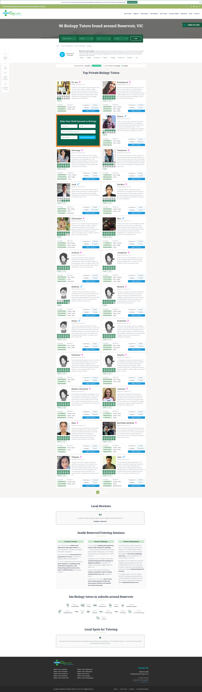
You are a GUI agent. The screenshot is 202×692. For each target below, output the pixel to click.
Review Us (145, 682)
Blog (190, 13)
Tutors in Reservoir (80, 46)
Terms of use (123, 689)
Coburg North (102, 605)
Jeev (119, 457)
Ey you (74, 82)
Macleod (94, 611)
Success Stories (174, 13)
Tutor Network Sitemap (142, 689)
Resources (184, 13)
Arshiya (75, 253)
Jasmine (121, 389)
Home (57, 46)
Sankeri (121, 184)
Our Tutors (127, 13)
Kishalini (76, 355)
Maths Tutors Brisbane (61, 671)
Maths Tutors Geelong (60, 676)
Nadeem (75, 287)
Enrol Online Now (132, 2)
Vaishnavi (122, 150)
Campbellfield (75, 605)
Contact (197, 13)
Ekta (73, 423)
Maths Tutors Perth (83, 673)
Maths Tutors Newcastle (84, 671)
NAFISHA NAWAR (125, 423)
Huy (119, 218)
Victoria (104, 618)
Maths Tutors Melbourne (84, 669)
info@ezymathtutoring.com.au (139, 674)
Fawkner (116, 605)
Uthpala (75, 457)
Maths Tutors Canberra (61, 673)
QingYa (120, 355)
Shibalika (121, 321)
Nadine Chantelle (79, 389)
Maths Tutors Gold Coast (61, 678)
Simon (120, 116)
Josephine (122, 253)
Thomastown (108, 611)
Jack (73, 184)
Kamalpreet (122, 82)
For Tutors (163, 13)
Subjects (136, 13)
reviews (136, 682)
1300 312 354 (193, 25)
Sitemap (131, 689)
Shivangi (75, 150)
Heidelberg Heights (131, 605)
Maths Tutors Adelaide (60, 669)
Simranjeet (76, 218)
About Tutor (90, 111)
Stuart (74, 321)
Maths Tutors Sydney (83, 676)
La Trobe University (139, 611)
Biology (89, 46)
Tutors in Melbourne (67, 46)
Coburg (88, 605)
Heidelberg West (68, 611)
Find (135, 38)
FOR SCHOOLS (144, 13)
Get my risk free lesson (87, 137)
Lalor (82, 611)
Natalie (120, 287)
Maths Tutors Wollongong (85, 678)
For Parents (154, 13)
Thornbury (123, 611)
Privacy (115, 689)
